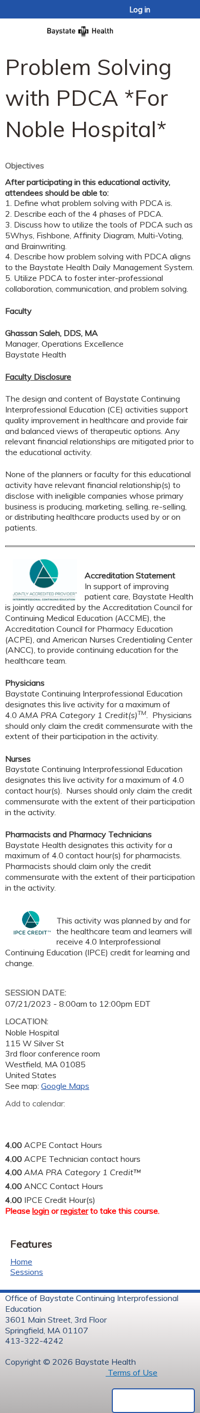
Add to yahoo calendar (38, 1119)
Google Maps (65, 1086)
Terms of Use (131, 1372)
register (74, 1210)
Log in (140, 9)
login (40, 1210)
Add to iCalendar (61, 1119)
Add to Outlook (86, 1119)
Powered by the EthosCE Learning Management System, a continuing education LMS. (153, 1400)
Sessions (26, 1272)
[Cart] (170, 15)
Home (21, 1261)
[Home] (100, 28)
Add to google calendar (15, 1119)
